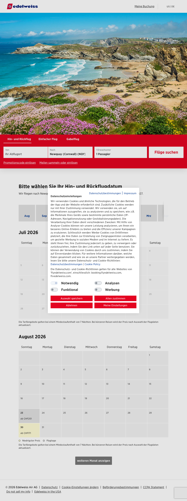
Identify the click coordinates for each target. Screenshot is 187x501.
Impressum (130, 193)
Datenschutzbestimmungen (105, 193)
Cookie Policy (92, 264)
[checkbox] (98, 283)
